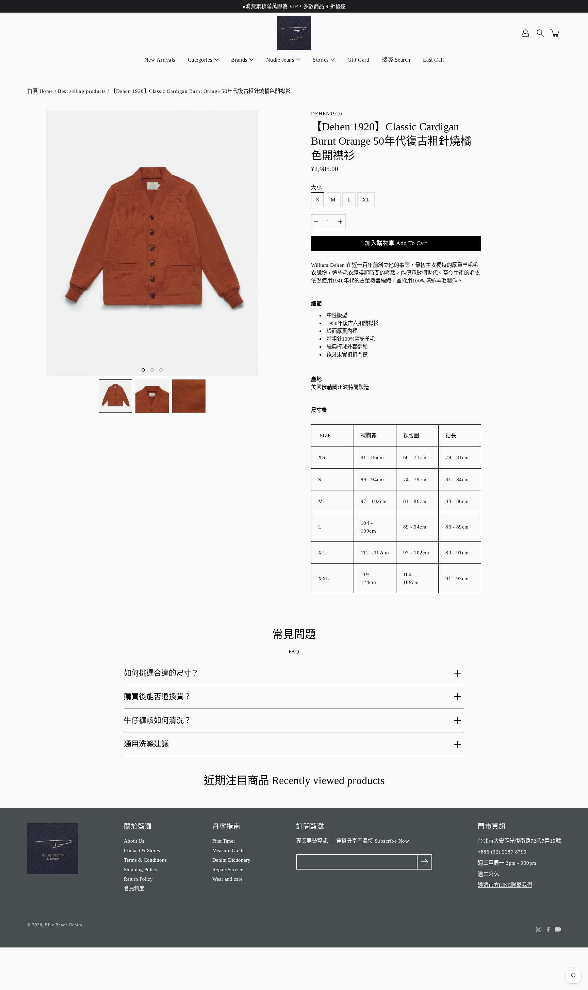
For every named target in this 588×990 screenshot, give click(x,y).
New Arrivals (159, 59)
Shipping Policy (141, 869)
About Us (134, 841)
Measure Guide (228, 850)
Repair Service (227, 869)
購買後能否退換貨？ (157, 696)
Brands (239, 59)
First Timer (223, 841)
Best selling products (82, 91)
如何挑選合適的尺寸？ (161, 673)
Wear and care (227, 879)
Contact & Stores (142, 850)
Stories (321, 59)
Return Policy (138, 879)
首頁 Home (40, 91)
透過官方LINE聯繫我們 (505, 885)
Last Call (433, 59)
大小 (316, 187)
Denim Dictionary (231, 860)
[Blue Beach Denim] (294, 33)
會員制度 (134, 888)
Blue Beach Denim (63, 924)
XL (366, 199)
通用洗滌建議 (146, 744)
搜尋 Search (396, 59)
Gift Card (358, 59)
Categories (200, 59)
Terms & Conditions (145, 860)
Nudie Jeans (280, 59)
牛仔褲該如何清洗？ (157, 720)
